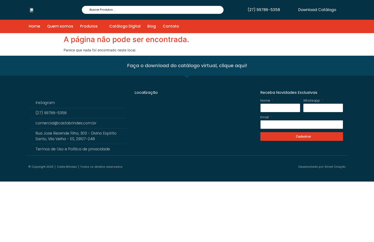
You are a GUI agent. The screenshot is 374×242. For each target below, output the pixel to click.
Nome (265, 101)
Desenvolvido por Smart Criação (322, 167)
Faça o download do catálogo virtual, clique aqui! (187, 65)
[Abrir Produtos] (100, 26)
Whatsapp (312, 101)
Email (264, 117)
